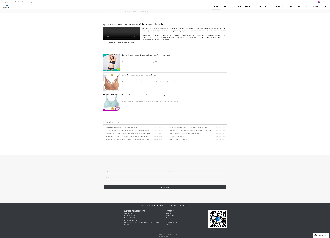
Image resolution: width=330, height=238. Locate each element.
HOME (216, 6)
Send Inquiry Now (165, 187)
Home (104, 11)
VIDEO (290, 6)
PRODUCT (227, 6)
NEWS (300, 6)
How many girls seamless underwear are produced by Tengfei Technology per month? (127, 130)
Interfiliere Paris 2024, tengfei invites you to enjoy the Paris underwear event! (188, 127)
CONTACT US (314, 6)
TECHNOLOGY (279, 6)
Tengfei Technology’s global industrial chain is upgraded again (184, 133)
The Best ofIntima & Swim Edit (176, 136)
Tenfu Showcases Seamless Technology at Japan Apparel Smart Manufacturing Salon (128, 133)
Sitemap (212, 230)
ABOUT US (262, 6)
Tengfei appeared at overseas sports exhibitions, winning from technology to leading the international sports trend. (192, 130)
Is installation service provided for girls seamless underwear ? (122, 127)
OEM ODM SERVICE (244, 6)
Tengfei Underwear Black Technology (178, 139)
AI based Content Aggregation (115, 11)
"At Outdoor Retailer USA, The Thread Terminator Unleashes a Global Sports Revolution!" (129, 139)
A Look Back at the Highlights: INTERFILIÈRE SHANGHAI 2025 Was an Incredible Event (128, 136)
